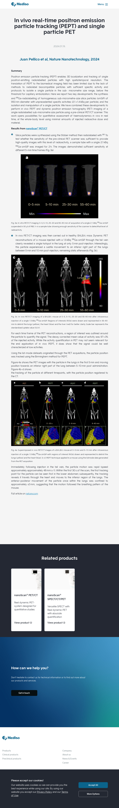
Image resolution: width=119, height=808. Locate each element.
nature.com (32, 493)
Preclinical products (11, 758)
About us (66, 754)
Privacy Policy (44, 792)
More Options (93, 794)
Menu (101, 4)
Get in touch (24, 693)
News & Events (69, 758)
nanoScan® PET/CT (36, 128)
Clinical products (10, 754)
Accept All (93, 785)
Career (65, 762)
